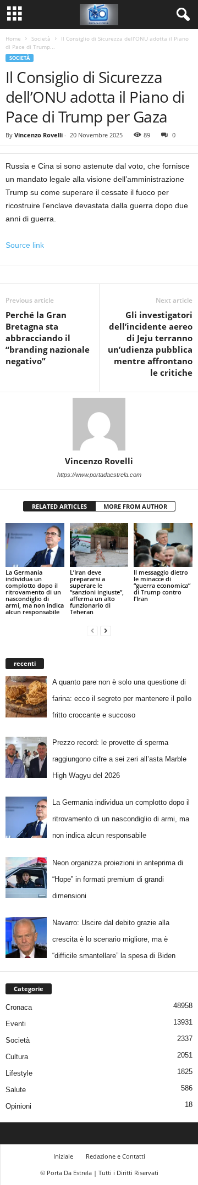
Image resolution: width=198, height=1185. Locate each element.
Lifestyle (19, 1073)
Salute (16, 1090)
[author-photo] (99, 424)
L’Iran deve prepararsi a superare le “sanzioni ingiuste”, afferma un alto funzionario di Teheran (97, 592)
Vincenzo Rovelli (38, 135)
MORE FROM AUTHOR (135, 506)
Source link (25, 245)
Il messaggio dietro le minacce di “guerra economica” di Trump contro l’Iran (162, 585)
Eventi (16, 1024)
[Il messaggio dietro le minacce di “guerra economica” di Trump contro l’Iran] (163, 545)
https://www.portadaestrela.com (99, 474)
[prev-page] (92, 630)
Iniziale (63, 1156)
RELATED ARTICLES (59, 506)
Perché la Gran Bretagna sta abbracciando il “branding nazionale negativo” (48, 337)
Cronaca (19, 1007)
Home (13, 38)
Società (41, 38)
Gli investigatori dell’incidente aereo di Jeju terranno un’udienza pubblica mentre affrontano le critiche (150, 343)
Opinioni (18, 1106)
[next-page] (105, 630)
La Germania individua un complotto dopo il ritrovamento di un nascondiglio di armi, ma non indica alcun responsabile (35, 592)
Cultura (17, 1057)
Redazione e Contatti (115, 1156)
